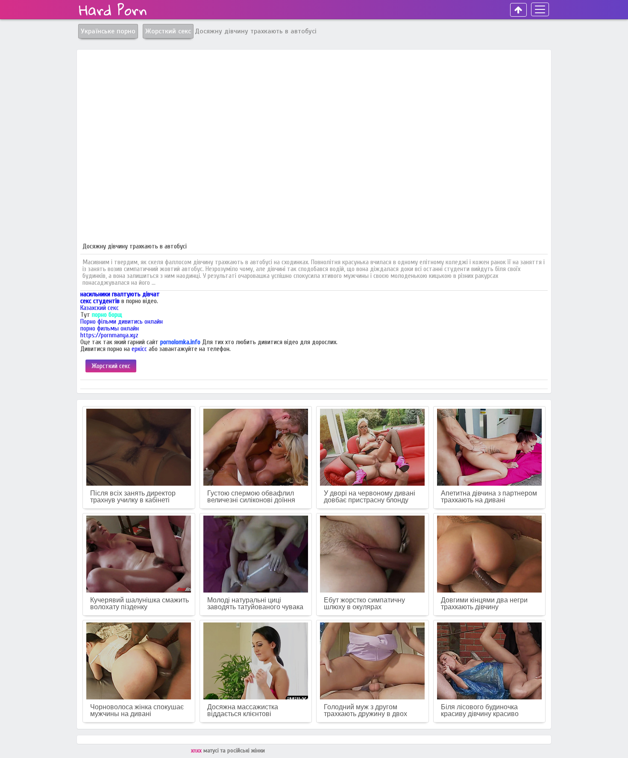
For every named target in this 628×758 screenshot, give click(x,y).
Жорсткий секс (110, 366)
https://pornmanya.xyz (109, 335)
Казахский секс (99, 308)
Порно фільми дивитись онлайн (121, 321)
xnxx (197, 750)
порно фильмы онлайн (109, 328)
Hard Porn (113, 10)
